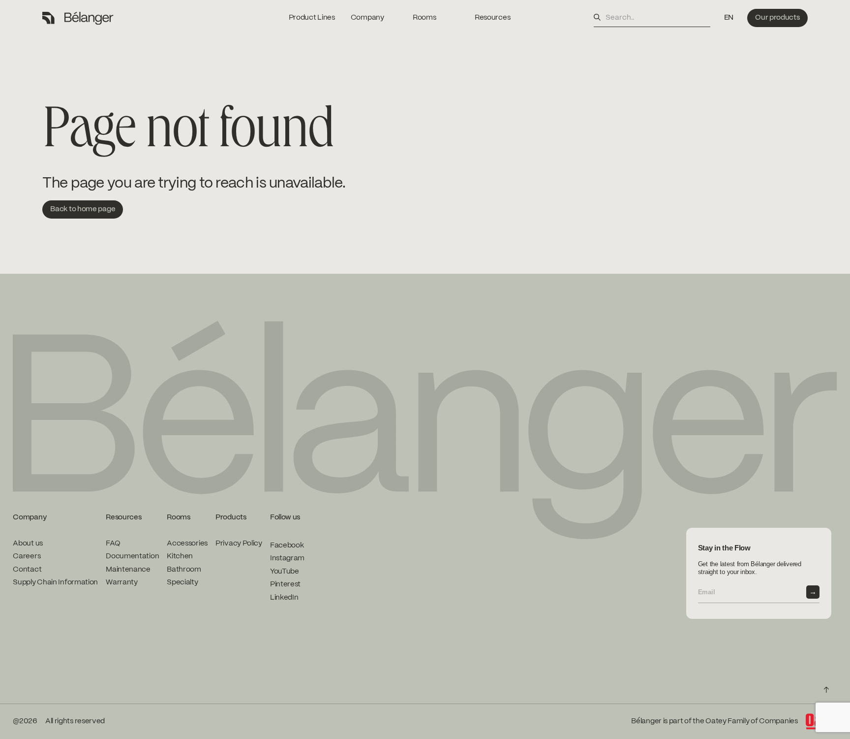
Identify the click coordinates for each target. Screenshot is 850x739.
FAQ (113, 543)
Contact (27, 569)
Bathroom (184, 569)
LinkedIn (284, 597)
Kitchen (180, 556)
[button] (728, 18)
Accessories (187, 543)
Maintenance (128, 569)
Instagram (287, 558)
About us (28, 543)
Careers (26, 556)
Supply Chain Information (55, 582)
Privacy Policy (238, 543)
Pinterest (285, 584)
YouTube (284, 571)
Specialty (182, 582)
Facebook (287, 545)
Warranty (122, 582)
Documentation (132, 556)
